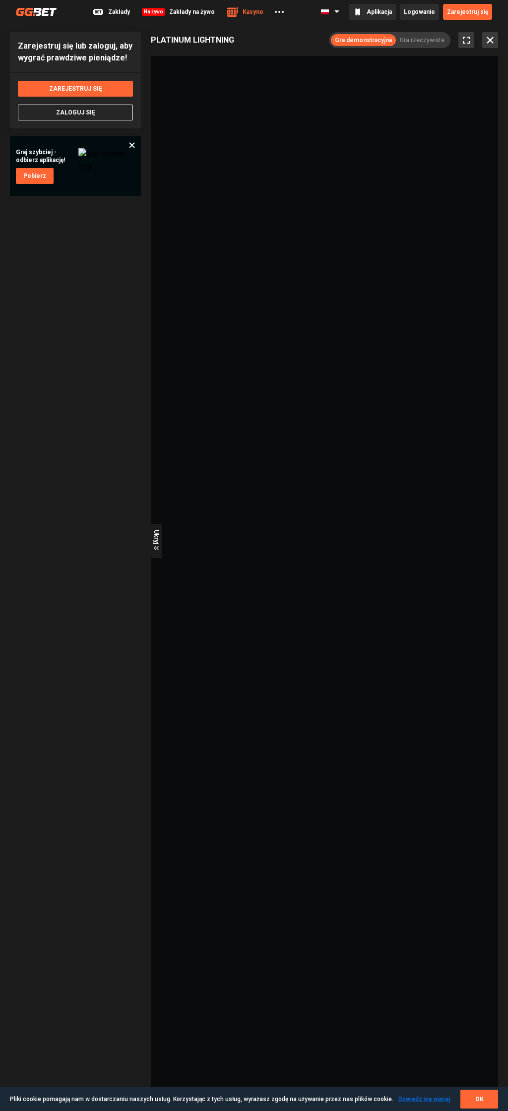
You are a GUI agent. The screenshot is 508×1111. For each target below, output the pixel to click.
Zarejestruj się (467, 11)
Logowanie (419, 11)
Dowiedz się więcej (424, 1099)
